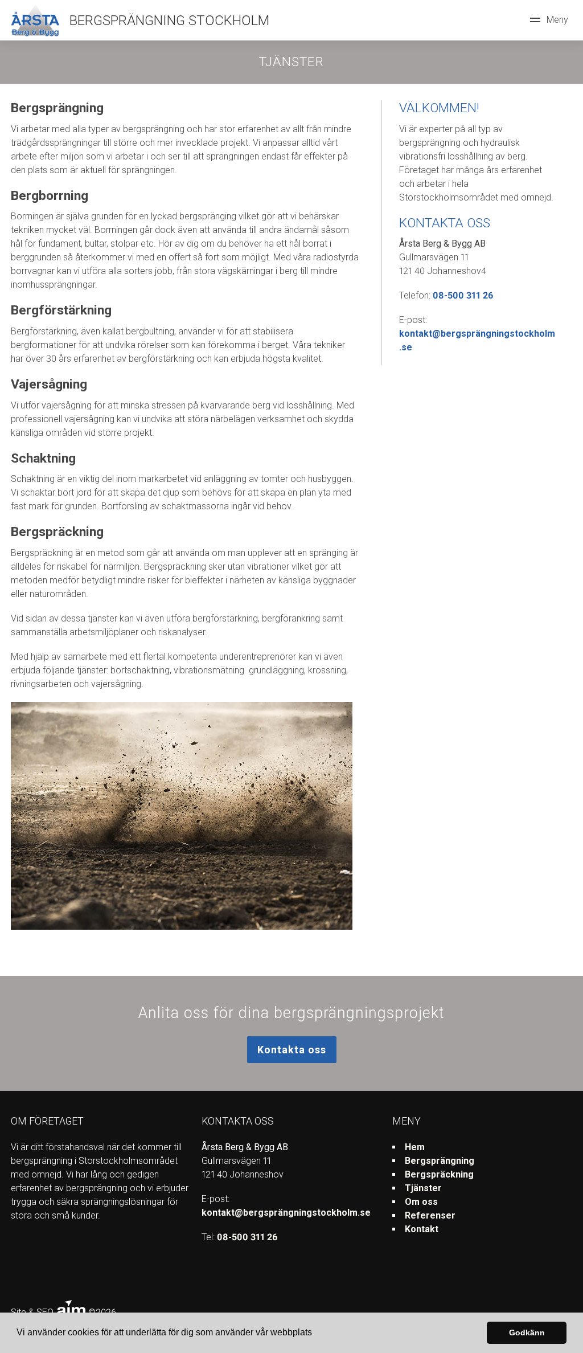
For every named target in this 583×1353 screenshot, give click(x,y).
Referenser (430, 1215)
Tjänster (423, 1188)
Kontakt (421, 1229)
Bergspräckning (439, 1174)
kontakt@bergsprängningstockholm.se (286, 1212)
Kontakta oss (291, 1050)
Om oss (421, 1201)
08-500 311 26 (463, 295)
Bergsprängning (439, 1160)
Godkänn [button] (527, 1332)
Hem (415, 1147)
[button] (316, 1333)
